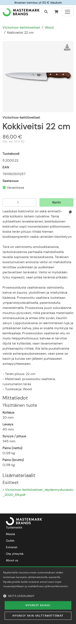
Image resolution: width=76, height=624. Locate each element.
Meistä (10, 534)
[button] (56, 12)
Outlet (10, 540)
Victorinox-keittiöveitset (21, 27)
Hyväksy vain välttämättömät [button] (38, 615)
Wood (49, 27)
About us (12, 560)
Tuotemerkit (14, 527)
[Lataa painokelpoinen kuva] (67, 47)
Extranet (11, 547)
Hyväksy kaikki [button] (38, 605)
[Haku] (46, 12)
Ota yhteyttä (14, 554)
